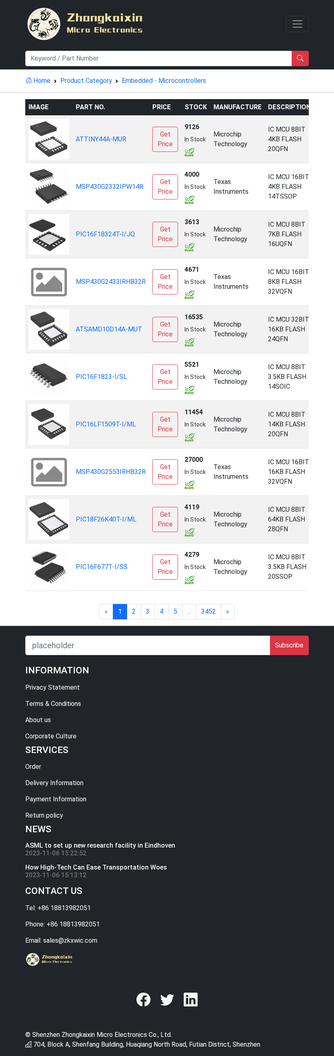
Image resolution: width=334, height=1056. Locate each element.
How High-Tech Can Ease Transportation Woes (96, 867)
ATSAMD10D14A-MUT (109, 329)
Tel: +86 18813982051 (58, 908)
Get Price (165, 139)
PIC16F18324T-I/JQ (105, 234)
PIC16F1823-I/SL (101, 377)
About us (38, 720)
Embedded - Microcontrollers (164, 80)
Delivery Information (54, 783)
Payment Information (55, 799)
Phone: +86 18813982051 (62, 924)
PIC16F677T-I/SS (101, 567)
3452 (208, 611)
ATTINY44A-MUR (101, 139)
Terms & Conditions (53, 704)
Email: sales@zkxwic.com (61, 940)
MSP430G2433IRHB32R (111, 282)
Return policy (44, 815)
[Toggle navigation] (297, 24)
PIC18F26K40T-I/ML (106, 519)
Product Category (86, 80)
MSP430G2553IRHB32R (111, 472)
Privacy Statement (52, 687)
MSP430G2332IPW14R (109, 186)
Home (41, 80)
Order (33, 766)
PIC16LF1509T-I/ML (106, 424)
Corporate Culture (51, 736)
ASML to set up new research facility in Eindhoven (100, 845)
